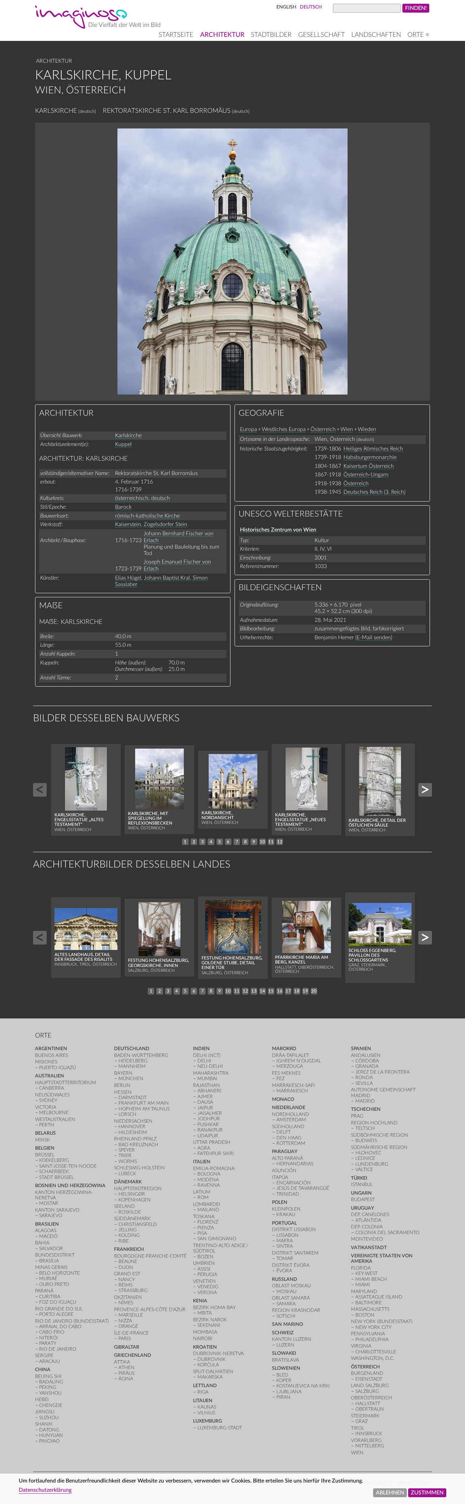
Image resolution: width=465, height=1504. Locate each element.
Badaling (51, 1381)
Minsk (42, 1139)
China (42, 1369)
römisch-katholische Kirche (147, 516)
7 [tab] (237, 842)
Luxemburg (207, 1421)
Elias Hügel (128, 578)
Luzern (285, 1345)
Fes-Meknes (286, 1073)
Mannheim (132, 1066)
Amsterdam (291, 1119)
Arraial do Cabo (60, 1326)
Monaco (283, 1099)
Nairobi (202, 1338)
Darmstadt (132, 1097)
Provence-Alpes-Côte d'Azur (150, 1309)
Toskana (203, 1216)
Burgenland (367, 1373)
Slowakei (284, 1353)
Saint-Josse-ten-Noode (68, 1166)
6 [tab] (228, 842)
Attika (122, 1362)
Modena (208, 1179)
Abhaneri (209, 1090)
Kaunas (206, 1407)
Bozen (205, 1256)
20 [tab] (314, 991)
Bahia (42, 1242)
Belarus (45, 1133)
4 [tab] (211, 842)
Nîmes (125, 1302)
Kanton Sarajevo (57, 1210)
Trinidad (287, 1194)
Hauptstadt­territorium (65, 1082)
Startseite (176, 35)
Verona (207, 1292)
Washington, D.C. (372, 1358)
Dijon (125, 1267)
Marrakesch (292, 1090)
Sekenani (208, 1325)
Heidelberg (132, 1060)
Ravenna (208, 1185)
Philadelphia (371, 1339)
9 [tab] (254, 842)
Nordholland (290, 1114)
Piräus (126, 1373)
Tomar (284, 1258)
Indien (201, 1048)
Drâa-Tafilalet (290, 1055)
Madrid (365, 1101)
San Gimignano (216, 1238)
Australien (49, 1075)
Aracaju (49, 1361)
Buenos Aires (51, 1055)
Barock (123, 507)
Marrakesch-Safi (293, 1085)
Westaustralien (55, 1119)
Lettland (205, 1385)
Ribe (123, 1241)
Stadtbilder (271, 35)
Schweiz (282, 1332)
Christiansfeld (137, 1224)
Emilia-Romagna (214, 1168)
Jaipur (205, 1107)
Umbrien (204, 1263)
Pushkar (208, 1124)
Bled (282, 1375)
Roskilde (129, 1212)
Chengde (50, 1405)
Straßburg (132, 1290)
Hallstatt (367, 1403)
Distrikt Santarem (295, 1253)
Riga (202, 1392)
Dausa (205, 1102)
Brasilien (47, 1224)
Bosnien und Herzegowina (70, 1185)
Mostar (48, 1203)
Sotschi (285, 1316)
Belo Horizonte (59, 1273)
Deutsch (311, 7)
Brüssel (44, 1154)
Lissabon (287, 1235)
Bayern (123, 1073)
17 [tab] (288, 991)
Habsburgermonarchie (370, 457)
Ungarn (361, 1193)
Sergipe (44, 1355)
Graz (361, 1421)
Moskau (286, 1291)
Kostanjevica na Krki (303, 1385)
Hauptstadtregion (138, 1188)
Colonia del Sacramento (387, 1232)
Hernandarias (294, 1163)
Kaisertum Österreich (368, 466)
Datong (49, 1429)
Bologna (208, 1174)
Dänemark (128, 1181)
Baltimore (368, 1302)
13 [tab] (254, 991)
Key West (366, 1273)
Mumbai (207, 1078)
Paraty (47, 1343)
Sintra (284, 1246)
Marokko (284, 1048)
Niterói (48, 1337)
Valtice (364, 1169)
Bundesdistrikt (55, 1255)
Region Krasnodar (296, 1310)
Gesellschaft (321, 35)
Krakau (285, 1214)
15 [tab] (271, 991)
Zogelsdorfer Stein (165, 524)
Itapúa (280, 1177)
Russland (284, 1279)
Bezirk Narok (210, 1319)
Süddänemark (132, 1218)
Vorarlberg (366, 1440)
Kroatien (205, 1347)
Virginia (361, 1346)
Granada (367, 1066)
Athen (126, 1367)
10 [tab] (262, 842)
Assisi (203, 1269)
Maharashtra (210, 1073)
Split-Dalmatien (213, 1371)
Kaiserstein (128, 524)
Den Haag (288, 1137)
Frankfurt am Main (143, 1103)
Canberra (51, 1088)
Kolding (129, 1235)
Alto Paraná (287, 1158)
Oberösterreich (371, 1397)
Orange (128, 1326)
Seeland (124, 1206)
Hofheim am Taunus (144, 1108)
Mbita (204, 1313)
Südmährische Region (379, 1147)
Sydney (48, 1100)
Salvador (51, 1248)
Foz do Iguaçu (57, 1302)
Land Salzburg (370, 1385)
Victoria (45, 1107)
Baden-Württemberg (141, 1055)
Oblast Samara (291, 1298)
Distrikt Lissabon (294, 1229)
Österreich (323, 429)
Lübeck (127, 1173)
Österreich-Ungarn (365, 474)
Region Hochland (374, 1122)
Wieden (367, 429)
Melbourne (53, 1112)
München (130, 1078)
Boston (364, 1315)
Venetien (204, 1281)
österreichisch (131, 498)
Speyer (126, 1150)
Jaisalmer (209, 1113)
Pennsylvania (368, 1333)
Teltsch (365, 1128)
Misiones (46, 1061)
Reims (125, 1285)
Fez (280, 1078)
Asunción (284, 1170)
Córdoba (367, 1060)
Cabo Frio (51, 1332)
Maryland (364, 1291)
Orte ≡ (418, 35)
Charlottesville (375, 1351)
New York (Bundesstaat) (382, 1321)
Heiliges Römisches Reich (373, 448)
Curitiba (49, 1296)
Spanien (361, 1048)
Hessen (123, 1092)
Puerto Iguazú (57, 1067)
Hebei (42, 1399)
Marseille (130, 1315)
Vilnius (206, 1412)
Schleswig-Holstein (139, 1167)
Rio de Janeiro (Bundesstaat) (72, 1321)
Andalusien (366, 1055)
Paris (124, 1338)
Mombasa (205, 1332)
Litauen (202, 1400)
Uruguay (362, 1208)
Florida (361, 1268)
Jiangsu (44, 1411)
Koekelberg (54, 1160)
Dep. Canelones (370, 1214)
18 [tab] (297, 991)
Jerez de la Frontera (382, 1072)
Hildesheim (132, 1132)
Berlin (122, 1085)
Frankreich (129, 1249)
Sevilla (364, 1083)
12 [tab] (280, 842)
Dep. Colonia (367, 1226)
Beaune (127, 1261)
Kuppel (123, 444)
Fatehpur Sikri (215, 1153)
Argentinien (51, 1048)
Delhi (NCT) (207, 1055)
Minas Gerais (51, 1267)
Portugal (284, 1223)
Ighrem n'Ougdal (298, 1060)
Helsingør (131, 1194)
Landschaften (376, 35)
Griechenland (132, 1355)
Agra (203, 1148)
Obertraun (369, 1409)
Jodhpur (208, 1118)
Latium (201, 1192)
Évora (284, 1270)
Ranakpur (210, 1130)
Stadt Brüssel (56, 1177)
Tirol (357, 1428)
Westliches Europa (284, 429)
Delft (283, 1132)
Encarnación (293, 1182)
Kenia (200, 1300)
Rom (203, 1197)
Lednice (365, 1158)
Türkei (359, 1178)
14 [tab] (262, 991)
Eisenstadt (368, 1379)
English (286, 7)
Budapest (363, 1199)
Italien (201, 1161)
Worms (127, 1161)
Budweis (366, 1140)
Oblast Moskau (291, 1285)
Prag (357, 1116)
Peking (47, 1387)
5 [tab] (219, 842)
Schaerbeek (54, 1171)
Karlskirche (128, 435)
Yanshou (50, 1393)
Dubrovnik (211, 1359)
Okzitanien (128, 1297)
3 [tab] (202, 842)
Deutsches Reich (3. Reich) (374, 492)
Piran (283, 1397)
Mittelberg (369, 1445)
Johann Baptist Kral (167, 578)
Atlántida (368, 1220)
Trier (124, 1155)
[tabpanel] (86, 789)
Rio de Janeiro (57, 1349)
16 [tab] (280, 991)
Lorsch (127, 1114)
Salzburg (367, 1391)
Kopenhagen (134, 1199)
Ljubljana (289, 1391)
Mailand (208, 1209)
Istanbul (362, 1184)
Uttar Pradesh (211, 1142)
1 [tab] (185, 842)
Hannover (131, 1126)
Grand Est (127, 1273)
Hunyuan (51, 1435)
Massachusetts (370, 1309)
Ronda (364, 1077)
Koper (283, 1380)
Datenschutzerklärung (45, 1490)
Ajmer (205, 1096)
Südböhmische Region (379, 1135)
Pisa (202, 1233)
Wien (346, 429)
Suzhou (49, 1417)
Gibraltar (126, 1347)
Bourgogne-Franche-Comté (150, 1256)
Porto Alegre (56, 1314)
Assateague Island (378, 1297)
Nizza (125, 1320)
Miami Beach (371, 1279)
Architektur (222, 35)
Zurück (40, 790)
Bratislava (285, 1360)
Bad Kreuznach (138, 1144)
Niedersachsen (133, 1121)
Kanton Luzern (291, 1339)
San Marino (287, 1324)
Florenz (207, 1222)
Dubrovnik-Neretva (218, 1353)
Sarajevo (50, 1215)
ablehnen (390, 1492)
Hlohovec (368, 1152)
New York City (373, 1327)
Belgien (44, 1148)
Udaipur (207, 1135)
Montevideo (367, 1239)
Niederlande (288, 1107)
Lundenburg (371, 1164)
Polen (279, 1202)
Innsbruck (368, 1433)
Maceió (48, 1236)
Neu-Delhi (210, 1066)
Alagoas (45, 1230)
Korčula (208, 1364)
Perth (46, 1124)
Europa (248, 429)
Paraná (44, 1290)
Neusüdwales (52, 1095)
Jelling (127, 1229)
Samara (285, 1303)
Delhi (204, 1060)
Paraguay (285, 1151)
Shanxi (43, 1424)
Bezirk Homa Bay (214, 1307)
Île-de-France (131, 1333)
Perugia (207, 1274)
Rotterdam (290, 1143)
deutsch (160, 498)
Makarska (210, 1377)
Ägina (125, 1378)
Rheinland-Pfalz (135, 1138)
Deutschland (131, 1048)
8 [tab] (245, 842)
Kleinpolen (286, 1209)
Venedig (207, 1286)
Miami (362, 1284)
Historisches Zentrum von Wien (278, 530)
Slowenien (286, 1368)
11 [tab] (271, 842)
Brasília (49, 1260)
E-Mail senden (374, 637)
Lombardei (206, 1204)
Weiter (425, 790)
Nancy (126, 1279)
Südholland (288, 1126)
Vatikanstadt (369, 1247)
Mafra (284, 1240)
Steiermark (365, 1415)
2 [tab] (194, 842)
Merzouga (289, 1066)
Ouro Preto (54, 1284)
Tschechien (366, 1109)
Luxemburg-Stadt (219, 1427)
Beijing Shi (48, 1376)
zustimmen (427, 1492)
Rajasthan (206, 1085)
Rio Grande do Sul (59, 1308)
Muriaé (48, 1278)
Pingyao (49, 1441)
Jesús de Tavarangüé (302, 1188)
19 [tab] (305, 991)
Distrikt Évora (290, 1265)
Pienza (205, 1227)
